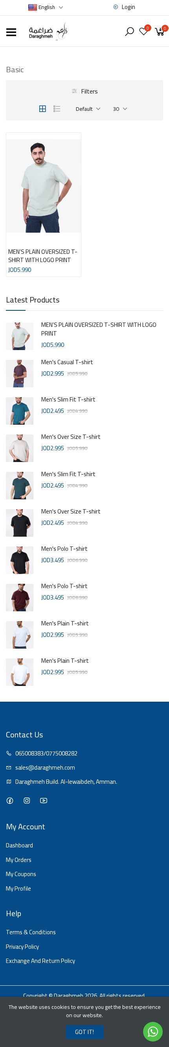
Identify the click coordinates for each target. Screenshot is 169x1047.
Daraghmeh (68, 995)
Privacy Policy (22, 947)
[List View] (57, 109)
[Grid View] (42, 109)
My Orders (18, 860)
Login (128, 7)
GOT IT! (84, 1032)
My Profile (18, 888)
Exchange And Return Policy (40, 961)
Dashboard (19, 845)
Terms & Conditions (31, 932)
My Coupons (21, 874)
